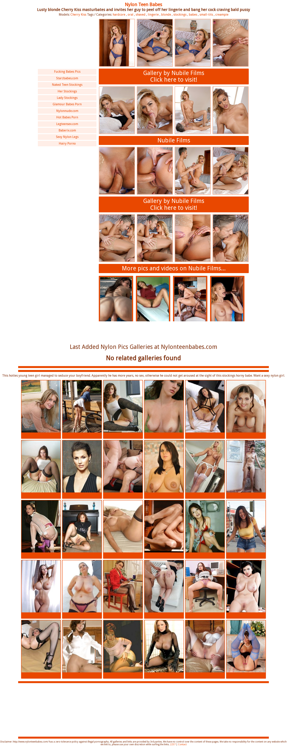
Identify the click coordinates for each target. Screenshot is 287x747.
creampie (221, 14)
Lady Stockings (67, 98)
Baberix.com (67, 130)
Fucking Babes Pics (67, 71)
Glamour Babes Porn (67, 104)
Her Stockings (67, 91)
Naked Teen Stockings (67, 85)
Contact (182, 744)
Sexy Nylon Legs (67, 137)
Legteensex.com (67, 124)
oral (130, 14)
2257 (173, 744)
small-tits (206, 14)
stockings (179, 14)
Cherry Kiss (78, 14)
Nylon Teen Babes (143, 4)
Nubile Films (173, 140)
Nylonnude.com (67, 111)
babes (193, 14)
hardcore (119, 14)
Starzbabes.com (67, 78)
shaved (140, 14)
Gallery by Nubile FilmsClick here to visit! (173, 76)
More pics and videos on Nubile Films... (174, 268)
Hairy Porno (67, 143)
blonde (166, 14)
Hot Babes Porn (67, 117)
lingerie (153, 14)
